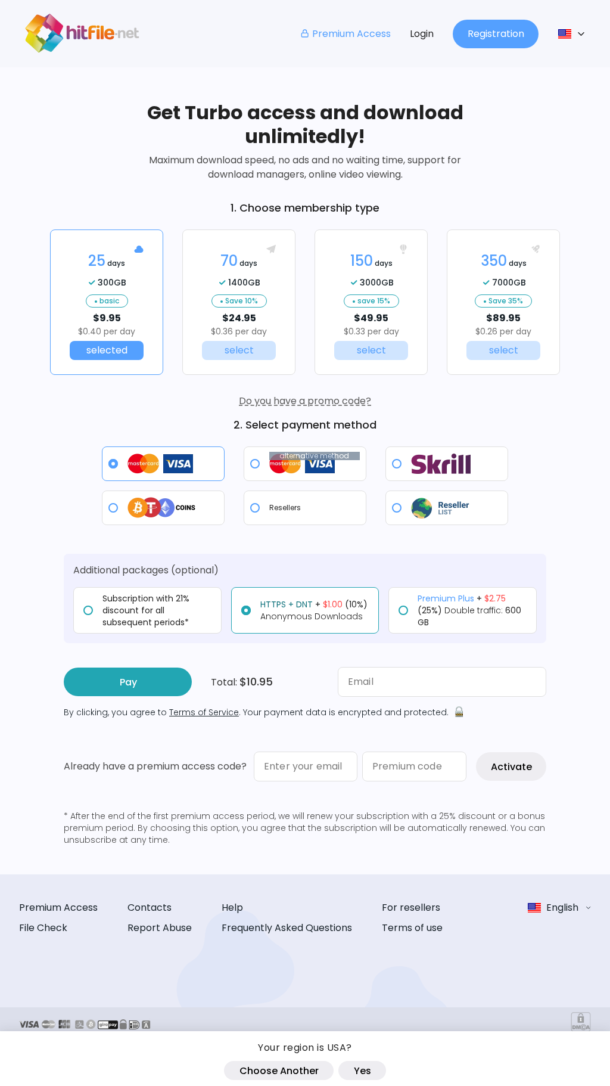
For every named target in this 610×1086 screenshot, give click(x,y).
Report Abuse (159, 928)
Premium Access (351, 34)
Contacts (149, 907)
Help (232, 907)
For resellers (411, 907)
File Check (43, 928)
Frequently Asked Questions (287, 928)
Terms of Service (204, 712)
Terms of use (412, 928)
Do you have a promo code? (305, 401)
